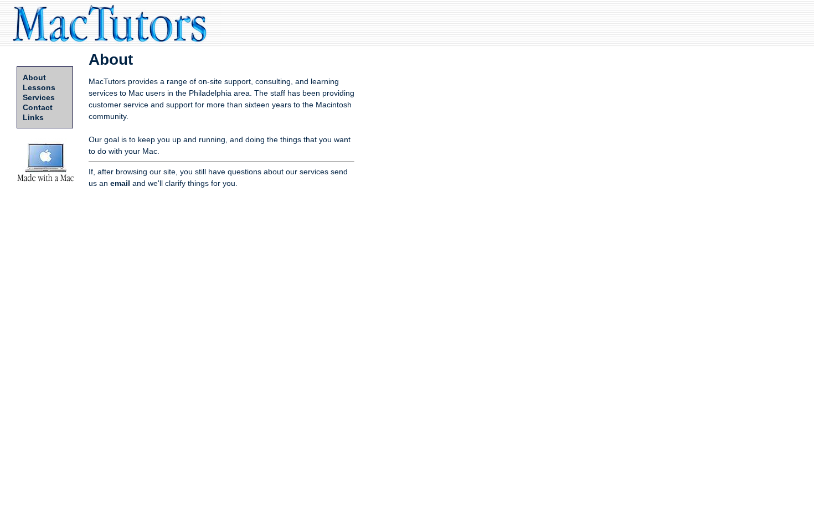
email (120, 183)
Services (39, 97)
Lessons (39, 87)
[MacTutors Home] (110, 43)
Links (33, 117)
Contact (38, 107)
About (34, 77)
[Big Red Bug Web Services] (46, 182)
